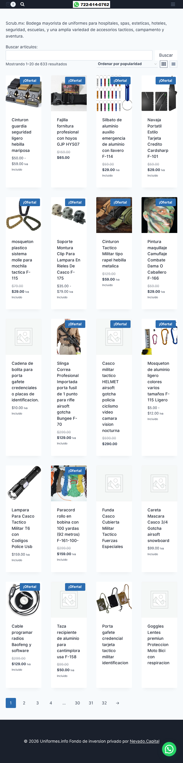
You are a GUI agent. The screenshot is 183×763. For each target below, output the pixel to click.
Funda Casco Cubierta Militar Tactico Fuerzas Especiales (112, 528)
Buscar (166, 55)
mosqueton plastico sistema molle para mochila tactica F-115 (22, 260)
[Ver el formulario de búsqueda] (22, 4)
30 (77, 703)
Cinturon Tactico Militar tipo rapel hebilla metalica (114, 253)
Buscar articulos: (22, 46)
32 (104, 703)
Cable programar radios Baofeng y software (22, 638)
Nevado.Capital (144, 741)
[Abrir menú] (172, 4)
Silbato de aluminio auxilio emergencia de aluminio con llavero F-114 (113, 138)
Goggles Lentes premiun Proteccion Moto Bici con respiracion (158, 644)
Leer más (114, 673)
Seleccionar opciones (26, 173)
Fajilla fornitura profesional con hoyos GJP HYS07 (68, 132)
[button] (169, 749)
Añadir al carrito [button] (114, 183)
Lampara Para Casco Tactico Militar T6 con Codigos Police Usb (23, 528)
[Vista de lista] (173, 64)
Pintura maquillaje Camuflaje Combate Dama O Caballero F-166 (157, 260)
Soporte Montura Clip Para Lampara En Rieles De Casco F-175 (68, 260)
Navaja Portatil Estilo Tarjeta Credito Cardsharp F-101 (157, 138)
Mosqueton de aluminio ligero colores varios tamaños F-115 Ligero (158, 381)
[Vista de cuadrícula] (164, 64)
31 (91, 703)
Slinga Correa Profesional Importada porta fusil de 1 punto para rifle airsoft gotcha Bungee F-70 (68, 394)
